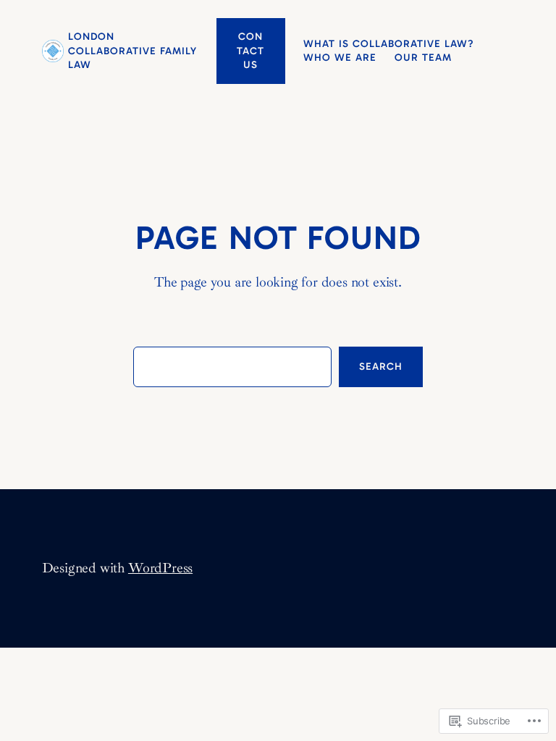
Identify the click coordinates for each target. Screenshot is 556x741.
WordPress (160, 568)
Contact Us (250, 50)
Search (381, 366)
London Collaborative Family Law (132, 50)
